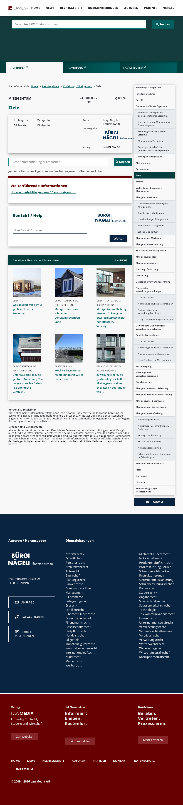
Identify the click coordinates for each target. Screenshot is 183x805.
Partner (150, 8)
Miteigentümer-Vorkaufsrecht (151, 407)
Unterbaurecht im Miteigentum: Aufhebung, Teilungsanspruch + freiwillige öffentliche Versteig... (28, 383)
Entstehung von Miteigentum (151, 250)
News (50, 8)
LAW (121, 260)
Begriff (139, 100)
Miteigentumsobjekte (147, 263)
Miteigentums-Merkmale (148, 238)
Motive (139, 181)
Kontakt (156, 502)
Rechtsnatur (142, 169)
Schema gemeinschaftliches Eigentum (152, 133)
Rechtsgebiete (71, 8)
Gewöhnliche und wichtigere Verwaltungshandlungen (150, 327)
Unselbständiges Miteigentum (153, 219)
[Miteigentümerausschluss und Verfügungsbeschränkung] (71, 282)
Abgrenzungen (143, 162)
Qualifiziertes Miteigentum (151, 213)
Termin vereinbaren (24, 634)
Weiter (118, 238)
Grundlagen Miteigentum (149, 156)
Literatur (140, 482)
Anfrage (26, 602)
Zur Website (24, 737)
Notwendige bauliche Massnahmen (155, 303)
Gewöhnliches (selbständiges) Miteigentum (153, 205)
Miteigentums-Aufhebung (149, 413)
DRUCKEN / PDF (90, 99)
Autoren (131, 8)
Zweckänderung (144, 382)
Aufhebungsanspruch (148, 419)
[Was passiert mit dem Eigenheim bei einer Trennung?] (29, 282)
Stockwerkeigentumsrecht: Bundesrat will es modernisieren (69, 375)
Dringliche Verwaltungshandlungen (155, 319)
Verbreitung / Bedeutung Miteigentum (149, 189)
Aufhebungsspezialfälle (149, 447)
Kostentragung (144, 366)
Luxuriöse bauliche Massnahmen (154, 360)
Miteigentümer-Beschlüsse (150, 400)
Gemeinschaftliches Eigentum (151, 106)
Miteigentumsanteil (146, 256)
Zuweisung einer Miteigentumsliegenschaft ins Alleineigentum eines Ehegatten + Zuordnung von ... (111, 383)
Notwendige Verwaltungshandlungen (149, 289)
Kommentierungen (103, 8)
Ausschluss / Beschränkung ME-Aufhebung (154, 427)
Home (35, 8)
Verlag (169, 8)
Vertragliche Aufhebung (150, 435)
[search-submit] (163, 24)
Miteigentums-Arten (146, 197)
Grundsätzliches (146, 297)
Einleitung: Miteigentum (148, 87)
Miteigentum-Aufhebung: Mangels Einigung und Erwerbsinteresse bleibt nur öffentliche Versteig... (112, 317)
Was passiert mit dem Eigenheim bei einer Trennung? (28, 309)
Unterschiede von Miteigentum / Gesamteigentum (154, 123)
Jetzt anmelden (80, 741)
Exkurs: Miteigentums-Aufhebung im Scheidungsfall (154, 455)
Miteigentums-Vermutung (151, 140)
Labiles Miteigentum (148, 231)
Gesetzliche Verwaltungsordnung (153, 281)
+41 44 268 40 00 (31, 617)
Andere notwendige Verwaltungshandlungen (150, 311)
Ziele (138, 175)
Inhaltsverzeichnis (145, 93)
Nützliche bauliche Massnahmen (154, 353)
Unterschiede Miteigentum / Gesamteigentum (43, 192)
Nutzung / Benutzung (147, 269)
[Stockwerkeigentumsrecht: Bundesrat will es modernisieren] (71, 348)
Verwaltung (142, 275)
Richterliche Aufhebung (149, 441)
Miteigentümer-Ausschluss (150, 463)
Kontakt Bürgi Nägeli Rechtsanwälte (146, 490)
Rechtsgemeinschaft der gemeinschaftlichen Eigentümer (154, 149)
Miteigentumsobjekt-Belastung (152, 388)
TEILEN (121, 98)
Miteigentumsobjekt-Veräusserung (154, 394)
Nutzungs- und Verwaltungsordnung (147, 374)
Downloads (141, 475)
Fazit (138, 469)
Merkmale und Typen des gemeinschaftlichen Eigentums (153, 114)
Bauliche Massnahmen (147, 335)
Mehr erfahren (153, 740)
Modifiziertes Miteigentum (151, 225)
